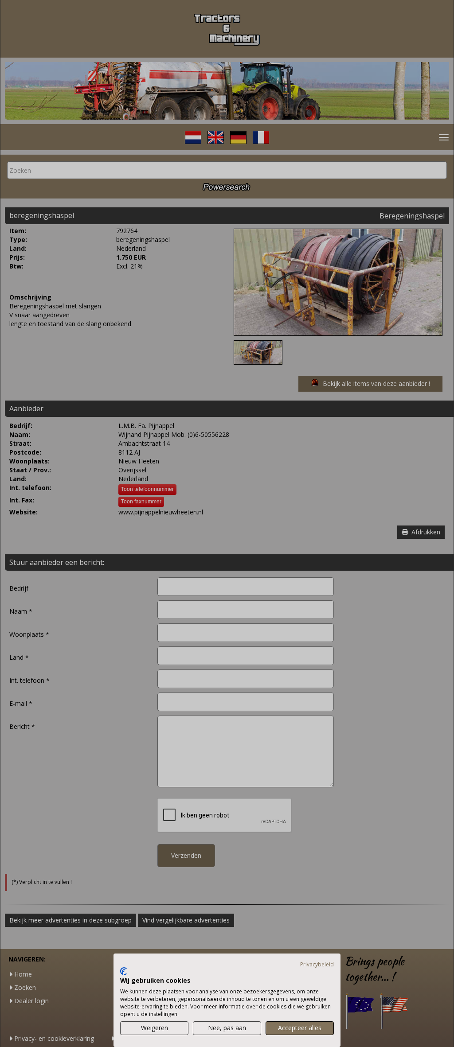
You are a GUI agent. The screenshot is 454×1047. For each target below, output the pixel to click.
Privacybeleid (317, 964)
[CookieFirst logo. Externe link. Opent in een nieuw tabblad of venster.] (123, 971)
